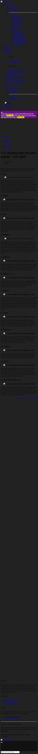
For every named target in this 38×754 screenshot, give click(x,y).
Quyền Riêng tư (10, 702)
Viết (2, 110)
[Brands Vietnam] (7, 2)
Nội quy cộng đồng (11, 704)
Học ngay (10, 115)
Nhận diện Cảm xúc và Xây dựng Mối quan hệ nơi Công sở (18, 116)
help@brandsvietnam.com (13, 719)
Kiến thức (8, 148)
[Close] (1, 112)
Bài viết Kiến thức (5, 136)
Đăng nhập (8, 105)
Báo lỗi (7, 142)
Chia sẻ (7, 141)
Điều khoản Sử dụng (11, 700)
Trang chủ (8, 146)
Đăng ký (7, 106)
